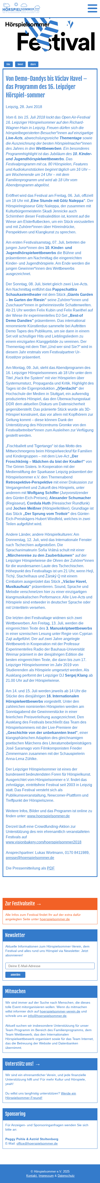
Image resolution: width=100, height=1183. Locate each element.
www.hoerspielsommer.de (48, 816)
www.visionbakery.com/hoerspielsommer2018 (43, 842)
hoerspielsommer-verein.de (60, 1011)
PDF (51, 868)
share (33, 64)
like (8, 64)
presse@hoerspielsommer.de (30, 858)
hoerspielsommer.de (55, 919)
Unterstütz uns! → (23, 1064)
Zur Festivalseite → (23, 904)
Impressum (46, 1175)
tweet (20, 64)
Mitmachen (15, 991)
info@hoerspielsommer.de (47, 1016)
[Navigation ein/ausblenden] (92, 9)
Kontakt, (32, 1175)
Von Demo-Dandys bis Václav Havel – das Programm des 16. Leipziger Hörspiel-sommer (46, 87)
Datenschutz (66, 1175)
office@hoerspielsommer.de (37, 1143)
